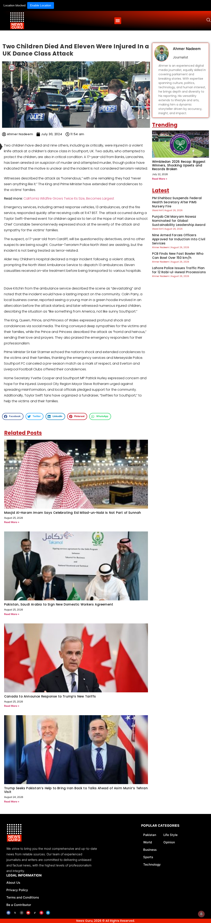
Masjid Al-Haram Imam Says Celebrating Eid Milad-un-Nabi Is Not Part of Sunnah (72, 512)
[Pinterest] (41, 913)
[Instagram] (22, 913)
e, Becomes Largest (98, 198)
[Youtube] (28, 913)
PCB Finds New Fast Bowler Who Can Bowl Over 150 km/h (178, 255)
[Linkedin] (48, 913)
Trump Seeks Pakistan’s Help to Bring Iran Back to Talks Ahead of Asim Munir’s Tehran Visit (76, 790)
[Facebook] (8, 913)
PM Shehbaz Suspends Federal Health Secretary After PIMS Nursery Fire (177, 202)
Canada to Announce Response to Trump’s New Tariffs (50, 696)
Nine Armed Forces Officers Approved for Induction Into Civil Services (178, 239)
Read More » (11, 522)
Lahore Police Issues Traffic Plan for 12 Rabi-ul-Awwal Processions (179, 270)
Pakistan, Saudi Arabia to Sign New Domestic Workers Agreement (58, 604)
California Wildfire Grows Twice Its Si (52, 198)
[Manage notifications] (201, 914)
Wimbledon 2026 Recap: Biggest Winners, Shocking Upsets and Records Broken (179, 165)
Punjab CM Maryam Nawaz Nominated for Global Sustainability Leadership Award (178, 220)
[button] (117, 20)
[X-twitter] (15, 913)
